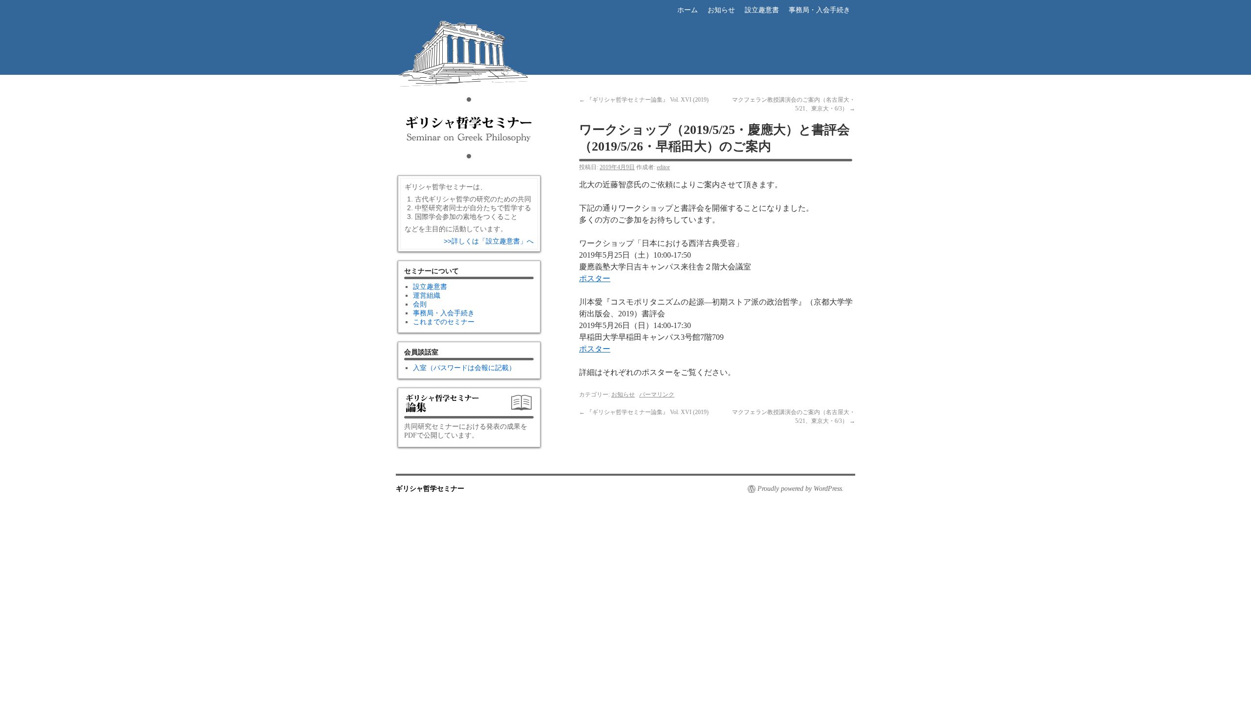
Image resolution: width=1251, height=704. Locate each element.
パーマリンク (656, 394)
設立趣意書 (762, 10)
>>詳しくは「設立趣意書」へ (489, 241)
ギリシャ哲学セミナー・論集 (469, 406)
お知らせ (721, 10)
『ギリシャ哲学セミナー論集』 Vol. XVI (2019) (644, 99)
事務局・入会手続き (819, 10)
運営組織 (426, 295)
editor (663, 167)
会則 (420, 304)
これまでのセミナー (444, 322)
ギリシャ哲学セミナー (469, 86)
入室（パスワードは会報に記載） (464, 368)
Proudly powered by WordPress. (800, 488)
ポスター (594, 278)
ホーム (687, 10)
